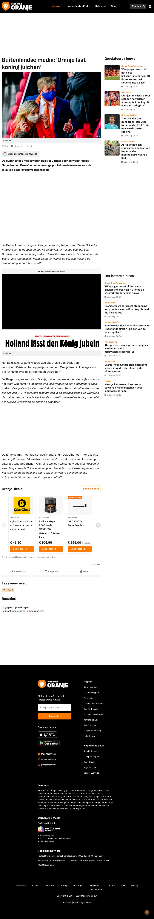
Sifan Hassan (90, 725)
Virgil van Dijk (90, 767)
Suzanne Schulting (92, 730)
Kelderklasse (89, 860)
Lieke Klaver (89, 736)
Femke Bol (88, 698)
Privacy (64, 885)
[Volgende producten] (98, 525)
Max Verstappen (91, 692)
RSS (123, 885)
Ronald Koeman (91, 751)
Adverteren (21, 885)
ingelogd (17, 610)
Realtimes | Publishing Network (77, 902)
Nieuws (56, 6)
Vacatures (50, 885)
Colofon (111, 885)
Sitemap (134, 885)
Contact (36, 885)
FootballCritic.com (46, 856)
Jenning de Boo (91, 720)
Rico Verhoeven (91, 709)
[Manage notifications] (147, 912)
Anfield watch (103, 860)
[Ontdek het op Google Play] (49, 743)
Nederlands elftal (78, 6)
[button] (61, 6)
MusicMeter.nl (59, 860)
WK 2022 (8, 589)
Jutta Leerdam (90, 687)
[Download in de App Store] (47, 734)
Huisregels (78, 885)
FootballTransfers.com (66, 856)
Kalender (100, 6)
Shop (114, 6)
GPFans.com (97, 856)
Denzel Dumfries (91, 773)
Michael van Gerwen (93, 714)
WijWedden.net (75, 860)
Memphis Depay (91, 756)
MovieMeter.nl (44, 860)
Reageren (53, 571)
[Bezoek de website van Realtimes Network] (49, 829)
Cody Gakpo (89, 762)
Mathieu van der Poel (93, 703)
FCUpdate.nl (84, 856)
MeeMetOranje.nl (46, 865)
